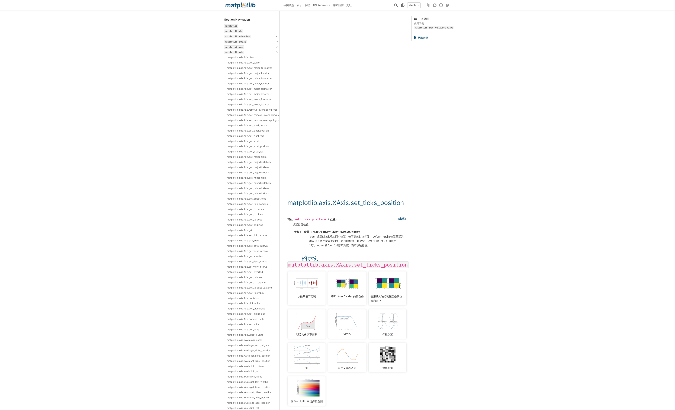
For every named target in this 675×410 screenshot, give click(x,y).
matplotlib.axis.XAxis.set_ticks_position (248, 355)
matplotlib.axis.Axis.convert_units (245, 319)
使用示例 (439, 25)
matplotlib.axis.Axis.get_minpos (244, 277)
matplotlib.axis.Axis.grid (240, 230)
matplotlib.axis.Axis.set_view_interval (247, 266)
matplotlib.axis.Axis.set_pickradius (246, 313)
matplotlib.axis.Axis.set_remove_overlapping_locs (253, 120)
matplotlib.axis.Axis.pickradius (243, 303)
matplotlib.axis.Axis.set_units (243, 324)
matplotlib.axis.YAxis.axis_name (244, 376)
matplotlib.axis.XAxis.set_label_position (248, 361)
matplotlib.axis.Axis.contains (243, 298)
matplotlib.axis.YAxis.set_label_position (248, 402)
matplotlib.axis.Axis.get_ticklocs (244, 219)
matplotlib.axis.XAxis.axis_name (244, 340)
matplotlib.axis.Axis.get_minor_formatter (249, 78)
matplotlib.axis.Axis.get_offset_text (246, 198)
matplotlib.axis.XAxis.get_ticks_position (249, 350)
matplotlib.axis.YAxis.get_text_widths (247, 381)
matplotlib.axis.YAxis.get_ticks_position (248, 387)
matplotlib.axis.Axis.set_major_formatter (249, 88)
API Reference (321, 5)
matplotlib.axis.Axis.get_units (243, 329)
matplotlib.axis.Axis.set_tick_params (247, 235)
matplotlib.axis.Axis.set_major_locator (248, 94)
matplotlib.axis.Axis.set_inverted (245, 272)
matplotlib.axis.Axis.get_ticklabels (245, 209)
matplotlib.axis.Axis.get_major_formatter (249, 67)
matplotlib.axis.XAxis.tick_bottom (245, 366)
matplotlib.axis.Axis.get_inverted (245, 256)
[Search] (396, 5)
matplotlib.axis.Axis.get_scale (243, 62)
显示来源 (422, 37)
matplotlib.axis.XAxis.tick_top (243, 371)
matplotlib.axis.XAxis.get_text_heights (248, 345)
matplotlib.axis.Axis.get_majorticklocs (248, 172)
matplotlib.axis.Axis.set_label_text (245, 135)
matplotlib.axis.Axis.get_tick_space (246, 282)
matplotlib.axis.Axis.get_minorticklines (248, 188)
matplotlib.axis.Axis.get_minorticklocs (248, 193)
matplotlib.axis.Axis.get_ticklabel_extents (249, 287)
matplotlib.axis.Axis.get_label (243, 141)
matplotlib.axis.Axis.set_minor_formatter (249, 99)
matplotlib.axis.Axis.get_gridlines (245, 224)
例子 (299, 5)
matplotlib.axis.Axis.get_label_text (245, 151)
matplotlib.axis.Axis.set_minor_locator (248, 104)
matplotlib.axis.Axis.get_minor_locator (248, 83)
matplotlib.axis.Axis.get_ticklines (245, 214)
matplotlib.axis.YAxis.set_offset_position (249, 392)
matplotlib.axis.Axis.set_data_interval (247, 261)
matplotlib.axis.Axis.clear (241, 57)
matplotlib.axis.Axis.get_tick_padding (247, 204)
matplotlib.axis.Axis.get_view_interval (247, 251)
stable (413, 5)
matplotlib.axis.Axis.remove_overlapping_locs (252, 109)
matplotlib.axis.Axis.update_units (245, 334)
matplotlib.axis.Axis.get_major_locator (248, 73)
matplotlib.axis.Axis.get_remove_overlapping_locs (253, 115)
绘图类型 (289, 5)
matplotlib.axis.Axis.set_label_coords (247, 125)
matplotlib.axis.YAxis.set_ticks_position (248, 397)
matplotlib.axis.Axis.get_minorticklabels (249, 183)
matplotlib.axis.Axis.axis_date (243, 240)
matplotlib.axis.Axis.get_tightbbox (245, 293)
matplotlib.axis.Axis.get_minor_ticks (246, 177)
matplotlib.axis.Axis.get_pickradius (246, 308)
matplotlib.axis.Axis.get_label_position (248, 146)
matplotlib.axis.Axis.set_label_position (248, 130)
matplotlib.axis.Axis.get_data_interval (247, 245)
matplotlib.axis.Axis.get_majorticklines (248, 167)
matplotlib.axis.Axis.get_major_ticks (246, 156)
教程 (307, 5)
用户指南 (338, 5)
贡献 (349, 5)
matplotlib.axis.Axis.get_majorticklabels (249, 162)
